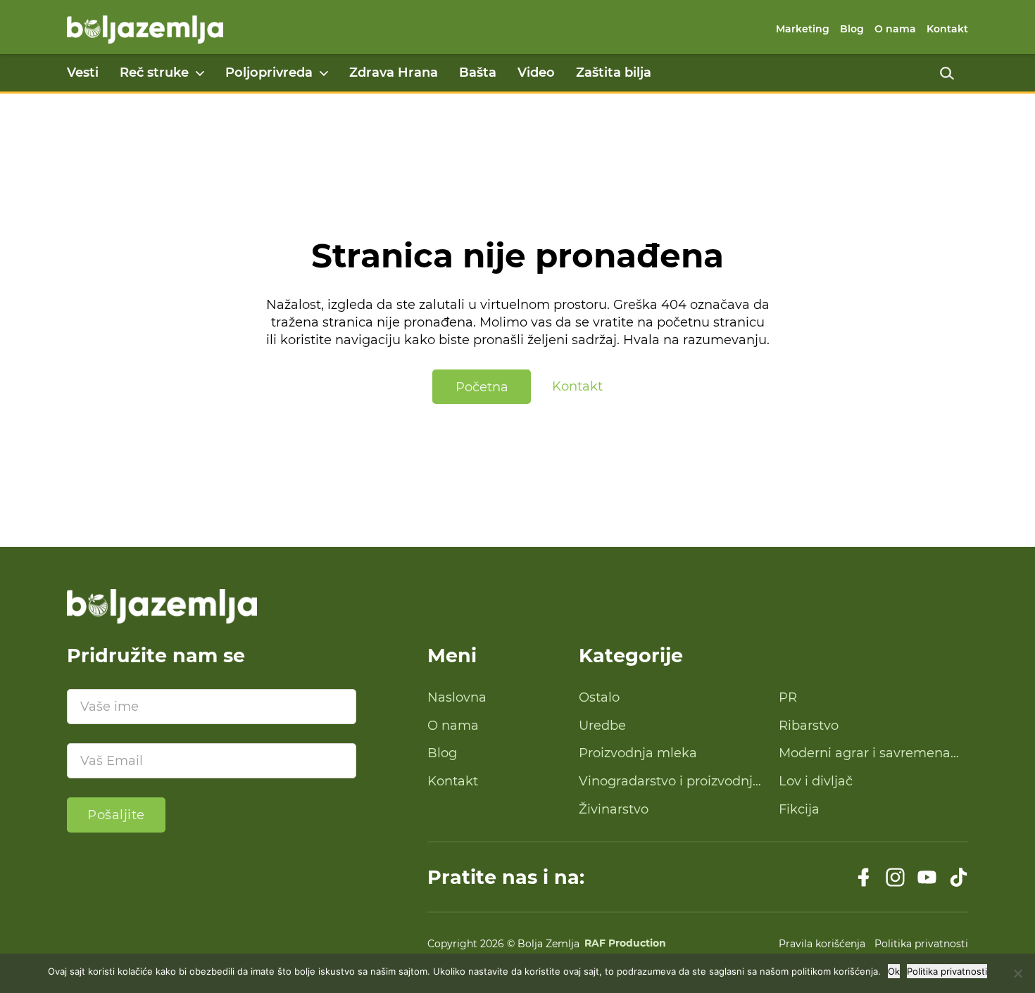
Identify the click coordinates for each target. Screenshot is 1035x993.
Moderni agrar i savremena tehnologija (865, 753)
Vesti (83, 72)
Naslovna (457, 697)
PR (788, 697)
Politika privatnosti (921, 943)
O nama (895, 28)
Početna (482, 387)
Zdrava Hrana (393, 72)
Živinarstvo (613, 809)
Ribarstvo (809, 725)
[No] (1017, 973)
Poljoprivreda (269, 72)
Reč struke (154, 72)
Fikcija (799, 809)
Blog (852, 28)
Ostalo (599, 697)
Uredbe (602, 725)
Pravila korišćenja (822, 943)
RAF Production (625, 944)
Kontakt (947, 28)
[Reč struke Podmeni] (200, 73)
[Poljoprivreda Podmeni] (324, 73)
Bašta (477, 72)
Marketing (802, 28)
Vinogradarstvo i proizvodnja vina (669, 781)
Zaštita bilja (613, 72)
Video (536, 72)
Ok (894, 971)
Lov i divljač (816, 781)
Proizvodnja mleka (638, 753)
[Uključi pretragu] (947, 73)
